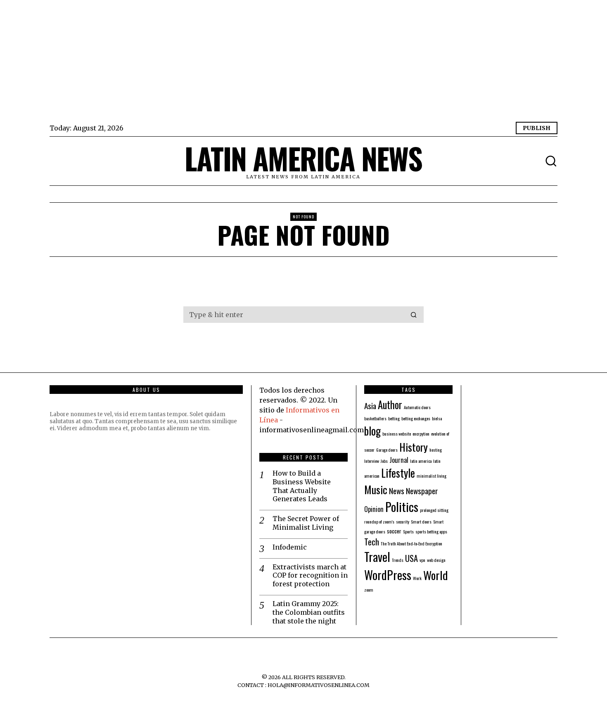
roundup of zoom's (379, 521)
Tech (371, 541)
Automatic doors (417, 407)
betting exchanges (415, 418)
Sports (408, 531)
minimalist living (431, 475)
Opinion (374, 509)
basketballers (375, 418)
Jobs (384, 460)
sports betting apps (431, 531)
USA (411, 558)
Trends (397, 560)
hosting (435, 449)
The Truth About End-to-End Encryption (411, 543)
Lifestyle (398, 472)
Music (375, 489)
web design (436, 560)
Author (390, 404)
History (413, 447)
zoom (368, 589)
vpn (422, 560)
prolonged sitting (434, 510)
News (396, 491)
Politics (401, 506)
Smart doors (421, 521)
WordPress (387, 574)
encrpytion (421, 433)
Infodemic (290, 547)
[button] (414, 315)
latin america (421, 460)
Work (417, 578)
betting (394, 418)
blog (372, 430)
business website (396, 433)
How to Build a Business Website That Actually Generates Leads (302, 486)
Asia (370, 406)
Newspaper (422, 491)
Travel (377, 556)
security (402, 521)
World (435, 574)
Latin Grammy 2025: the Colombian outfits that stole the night (309, 612)
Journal (398, 460)
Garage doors (387, 449)
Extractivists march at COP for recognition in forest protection (310, 575)
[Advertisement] (297, 62)
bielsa (437, 418)
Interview (371, 460)
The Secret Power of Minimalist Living (306, 522)
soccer (394, 530)
